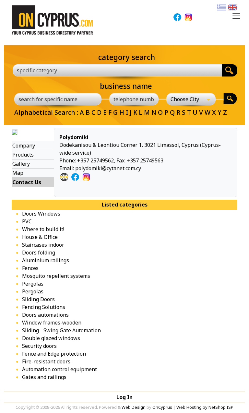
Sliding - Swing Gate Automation (61, 330)
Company (23, 145)
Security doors (39, 345)
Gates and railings (44, 377)
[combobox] (117, 70)
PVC (27, 221)
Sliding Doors (38, 299)
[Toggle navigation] (236, 16)
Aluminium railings (45, 260)
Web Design (134, 407)
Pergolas (32, 283)
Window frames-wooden (51, 322)
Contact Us (26, 182)
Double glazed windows (51, 338)
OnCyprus (162, 407)
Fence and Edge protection (54, 353)
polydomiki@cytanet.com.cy (108, 168)
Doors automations (45, 314)
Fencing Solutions (43, 307)
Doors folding (38, 252)
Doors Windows (41, 213)
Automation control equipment (59, 369)
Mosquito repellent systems (56, 275)
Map (17, 172)
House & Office (40, 237)
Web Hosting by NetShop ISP (204, 407)
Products (23, 154)
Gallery (21, 163)
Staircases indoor (43, 244)
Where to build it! (43, 229)
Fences (30, 268)
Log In (124, 397)
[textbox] (113, 70)
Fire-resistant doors (46, 361)
